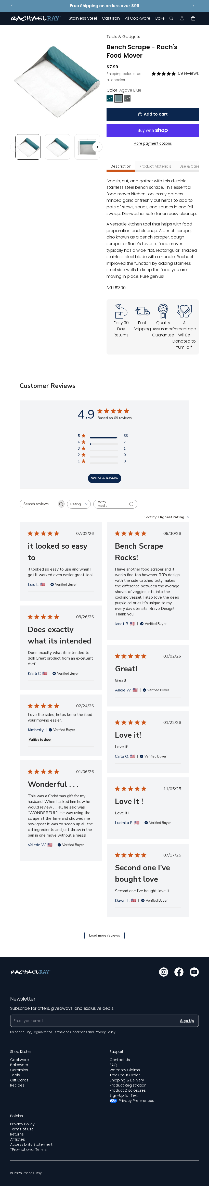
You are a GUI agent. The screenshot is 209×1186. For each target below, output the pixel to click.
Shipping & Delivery (127, 1080)
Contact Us (120, 1059)
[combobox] (79, 504)
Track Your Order (125, 1075)
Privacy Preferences (136, 1100)
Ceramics (19, 1070)
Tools (15, 1075)
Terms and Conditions (70, 1032)
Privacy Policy (22, 1124)
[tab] (121, 166)
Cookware (19, 1059)
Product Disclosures (128, 1090)
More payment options (153, 143)
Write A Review (104, 478)
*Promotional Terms (28, 1149)
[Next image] (97, 147)
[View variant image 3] (87, 147)
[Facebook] (179, 972)
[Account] (182, 18)
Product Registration (128, 1085)
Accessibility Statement (31, 1144)
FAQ (113, 1064)
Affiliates (17, 1139)
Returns (17, 1134)
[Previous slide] (12, 5)
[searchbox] (38, 504)
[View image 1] (28, 147)
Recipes (17, 1085)
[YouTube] (194, 972)
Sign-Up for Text (124, 1095)
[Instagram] (163, 972)
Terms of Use (22, 1129)
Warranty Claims (125, 1070)
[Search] (171, 18)
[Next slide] (193, 5)
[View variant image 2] (57, 147)
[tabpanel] (153, 234)
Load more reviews (104, 935)
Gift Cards (19, 1080)
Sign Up (187, 1021)
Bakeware (19, 1064)
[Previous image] (15, 147)
